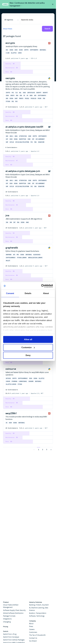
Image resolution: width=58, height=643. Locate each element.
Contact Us (33, 638)
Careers (32, 629)
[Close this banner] (53, 4)
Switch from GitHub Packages (14, 640)
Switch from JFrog (9, 634)
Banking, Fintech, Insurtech (39, 605)
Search (47, 29)
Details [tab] (28, 293)
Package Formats (9, 616)
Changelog (7, 622)
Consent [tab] (10, 293)
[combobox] (11, 20)
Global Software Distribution (13, 613)
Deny (28, 355)
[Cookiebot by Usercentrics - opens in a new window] (41, 286)
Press (31, 627)
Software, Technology (37, 616)
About (31, 624)
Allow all (28, 339)
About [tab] (46, 293)
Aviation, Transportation (37, 613)
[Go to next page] (51, 449)
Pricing (5, 627)
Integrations (7, 619)
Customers (33, 632)
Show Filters (7, 29)
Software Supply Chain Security (14, 610)
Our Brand (33, 641)
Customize (26, 347)
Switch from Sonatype (11, 637)
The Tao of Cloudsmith (37, 635)
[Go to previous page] (34, 449)
